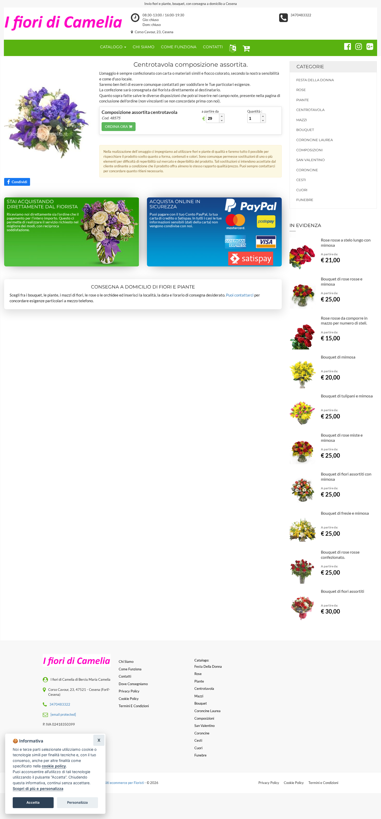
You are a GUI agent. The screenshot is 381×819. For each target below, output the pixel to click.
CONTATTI (213, 46)
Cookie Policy (294, 783)
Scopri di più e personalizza (38, 788)
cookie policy (54, 766)
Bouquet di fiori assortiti (342, 591)
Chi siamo (126, 661)
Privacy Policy (268, 783)
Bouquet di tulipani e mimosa (347, 395)
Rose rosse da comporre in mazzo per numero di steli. (344, 320)
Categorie (310, 67)
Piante (302, 100)
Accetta (33, 802)
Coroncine (307, 170)
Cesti (301, 180)
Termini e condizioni (134, 706)
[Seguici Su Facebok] (345, 46)
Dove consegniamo (133, 684)
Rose (301, 90)
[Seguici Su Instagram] (356, 46)
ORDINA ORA (117, 126)
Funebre (304, 200)
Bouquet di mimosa (338, 356)
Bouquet (305, 130)
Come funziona (130, 669)
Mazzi (301, 120)
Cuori (301, 190)
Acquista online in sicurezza (175, 204)
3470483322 (301, 15)
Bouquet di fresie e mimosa (345, 513)
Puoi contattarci (239, 295)
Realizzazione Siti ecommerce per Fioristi (114, 783)
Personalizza (77, 802)
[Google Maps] (367, 46)
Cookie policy (129, 699)
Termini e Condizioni (323, 783)
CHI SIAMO (143, 46)
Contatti (125, 676)
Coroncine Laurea (314, 140)
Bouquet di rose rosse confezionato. (340, 554)
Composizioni (309, 150)
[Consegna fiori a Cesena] (63, 21)
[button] (231, 48)
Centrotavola (310, 110)
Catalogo (112, 46)
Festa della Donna (315, 80)
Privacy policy (129, 691)
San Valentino (310, 160)
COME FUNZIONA (178, 46)
